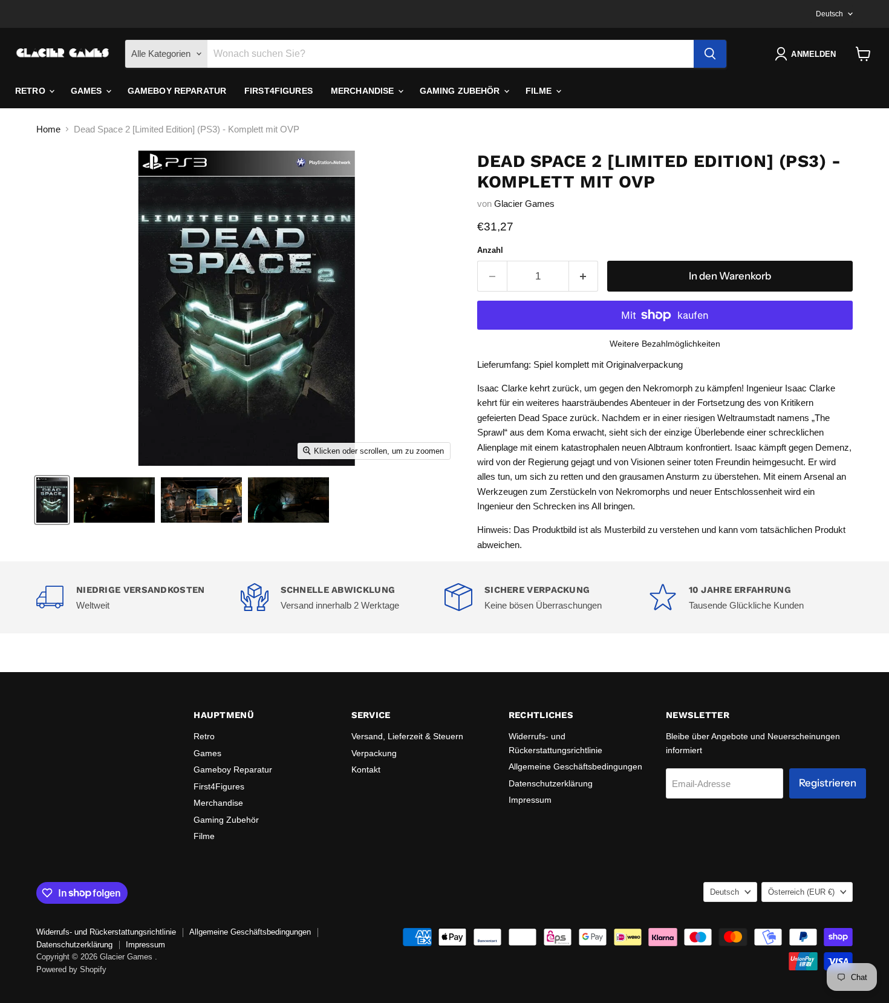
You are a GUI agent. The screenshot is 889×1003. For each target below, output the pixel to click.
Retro (31, 91)
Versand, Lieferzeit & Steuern (407, 736)
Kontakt (365, 769)
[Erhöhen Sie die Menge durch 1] (584, 276)
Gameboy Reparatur (177, 91)
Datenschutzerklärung (551, 783)
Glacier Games (524, 203)
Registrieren (827, 783)
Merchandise (364, 91)
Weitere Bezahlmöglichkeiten (665, 343)
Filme (540, 91)
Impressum (530, 800)
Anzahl (490, 250)
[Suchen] (710, 54)
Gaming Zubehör (461, 91)
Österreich (801, 892)
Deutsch (829, 14)
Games (88, 91)
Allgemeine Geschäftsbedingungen (575, 766)
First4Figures (278, 91)
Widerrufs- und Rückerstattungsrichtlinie (106, 931)
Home (48, 129)
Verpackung (374, 753)
